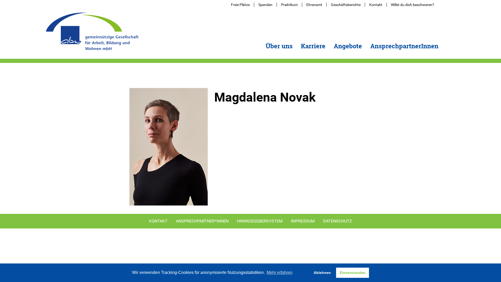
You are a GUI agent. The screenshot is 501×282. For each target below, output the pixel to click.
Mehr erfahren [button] (280, 272)
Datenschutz (337, 221)
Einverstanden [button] (353, 273)
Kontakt (375, 5)
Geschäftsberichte (346, 5)
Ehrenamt (314, 5)
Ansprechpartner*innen (202, 221)
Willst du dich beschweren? (412, 5)
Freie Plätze (240, 5)
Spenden (265, 5)
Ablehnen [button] (322, 273)
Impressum (303, 221)
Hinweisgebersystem (260, 221)
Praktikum (289, 5)
